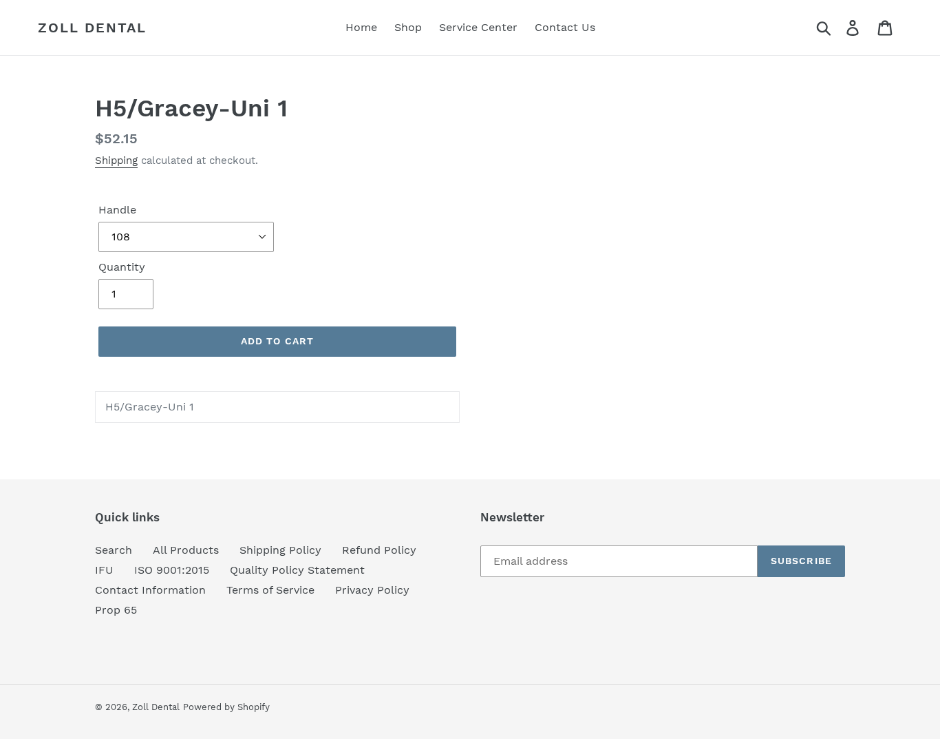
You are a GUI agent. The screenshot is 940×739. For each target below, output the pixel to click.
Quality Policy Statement (297, 569)
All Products (186, 549)
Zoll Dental (92, 27)
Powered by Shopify (226, 707)
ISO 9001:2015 (171, 569)
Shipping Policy (280, 549)
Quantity (121, 266)
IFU (104, 569)
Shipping (116, 160)
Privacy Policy (372, 589)
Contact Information (150, 589)
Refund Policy (379, 549)
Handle (117, 209)
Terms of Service (270, 589)
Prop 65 (116, 609)
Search (113, 549)
